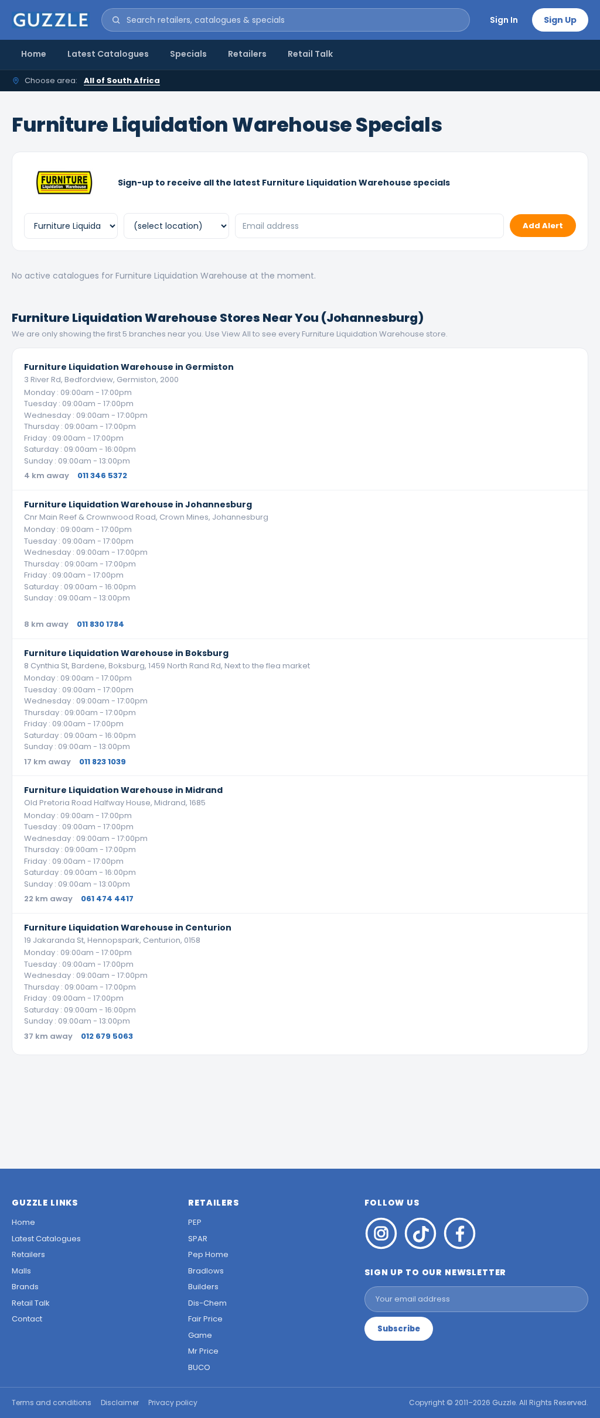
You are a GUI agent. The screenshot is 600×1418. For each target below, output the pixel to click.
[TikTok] (420, 1233)
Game (200, 1335)
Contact (27, 1318)
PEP (195, 1222)
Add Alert (543, 225)
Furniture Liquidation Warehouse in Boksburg (126, 653)
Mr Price (203, 1351)
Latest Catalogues (108, 54)
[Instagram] (381, 1233)
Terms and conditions (51, 1402)
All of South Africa (122, 80)
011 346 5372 (102, 475)
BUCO (199, 1367)
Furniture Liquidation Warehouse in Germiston (129, 367)
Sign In (504, 20)
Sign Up (560, 20)
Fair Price (205, 1318)
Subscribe (398, 1328)
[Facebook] (459, 1233)
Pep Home (208, 1254)
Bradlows (206, 1270)
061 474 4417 (107, 898)
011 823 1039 (102, 761)
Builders (203, 1286)
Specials (188, 54)
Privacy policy (172, 1402)
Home (33, 54)
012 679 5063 (107, 1036)
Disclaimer (120, 1402)
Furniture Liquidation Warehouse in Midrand (123, 790)
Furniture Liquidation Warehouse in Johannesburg (138, 504)
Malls (21, 1270)
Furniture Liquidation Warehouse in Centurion (127, 927)
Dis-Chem (207, 1303)
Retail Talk (310, 54)
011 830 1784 (100, 624)
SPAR (197, 1238)
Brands (25, 1286)
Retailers (247, 54)
